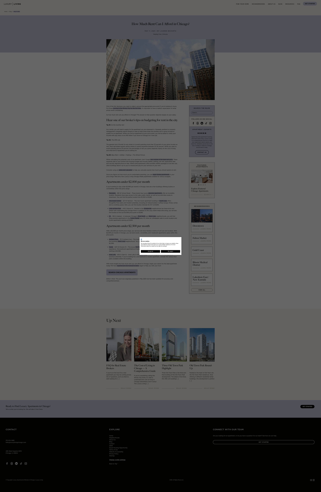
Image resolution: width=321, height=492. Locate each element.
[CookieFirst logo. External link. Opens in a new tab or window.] (141, 239)
